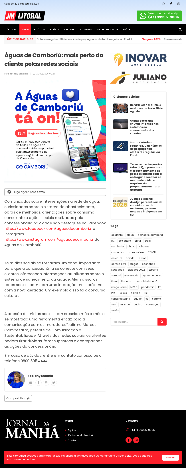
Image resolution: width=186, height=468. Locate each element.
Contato (73, 440)
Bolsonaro (125, 241)
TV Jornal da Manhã (80, 435)
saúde (138, 299)
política (135, 293)
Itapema (126, 281)
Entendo (170, 457)
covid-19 (116, 258)
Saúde (126, 29)
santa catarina (120, 299)
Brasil (148, 241)
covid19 (130, 258)
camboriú (117, 246)
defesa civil (118, 264)
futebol (116, 275)
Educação (117, 270)
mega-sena (119, 287)
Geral (25, 29)
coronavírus (136, 252)
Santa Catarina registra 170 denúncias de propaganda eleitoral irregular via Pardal (146, 149)
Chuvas (144, 246)
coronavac (118, 252)
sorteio (156, 299)
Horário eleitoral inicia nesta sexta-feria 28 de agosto (146, 108)
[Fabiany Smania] (16, 379)
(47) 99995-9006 (143, 430)
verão (115, 310)
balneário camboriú (150, 235)
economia (148, 264)
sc (146, 299)
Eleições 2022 (136, 270)
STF (113, 304)
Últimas (12, 29)
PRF (146, 293)
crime (142, 258)
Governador (132, 275)
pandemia (147, 287)
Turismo (125, 304)
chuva (132, 246)
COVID (152, 252)
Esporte (69, 29)
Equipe (72, 430)
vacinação (152, 304)
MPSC (134, 287)
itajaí (114, 281)
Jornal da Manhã (146, 281)
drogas (134, 264)
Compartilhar (16, 398)
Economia (86, 29)
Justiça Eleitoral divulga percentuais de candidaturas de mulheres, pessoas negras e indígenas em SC (146, 206)
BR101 (138, 241)
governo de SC (152, 275)
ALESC (130, 235)
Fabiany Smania (40, 376)
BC (113, 241)
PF (159, 287)
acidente (117, 235)
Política (39, 29)
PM (113, 293)
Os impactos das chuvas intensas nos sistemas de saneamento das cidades (144, 127)
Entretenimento (107, 29)
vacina (138, 304)
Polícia (54, 29)
